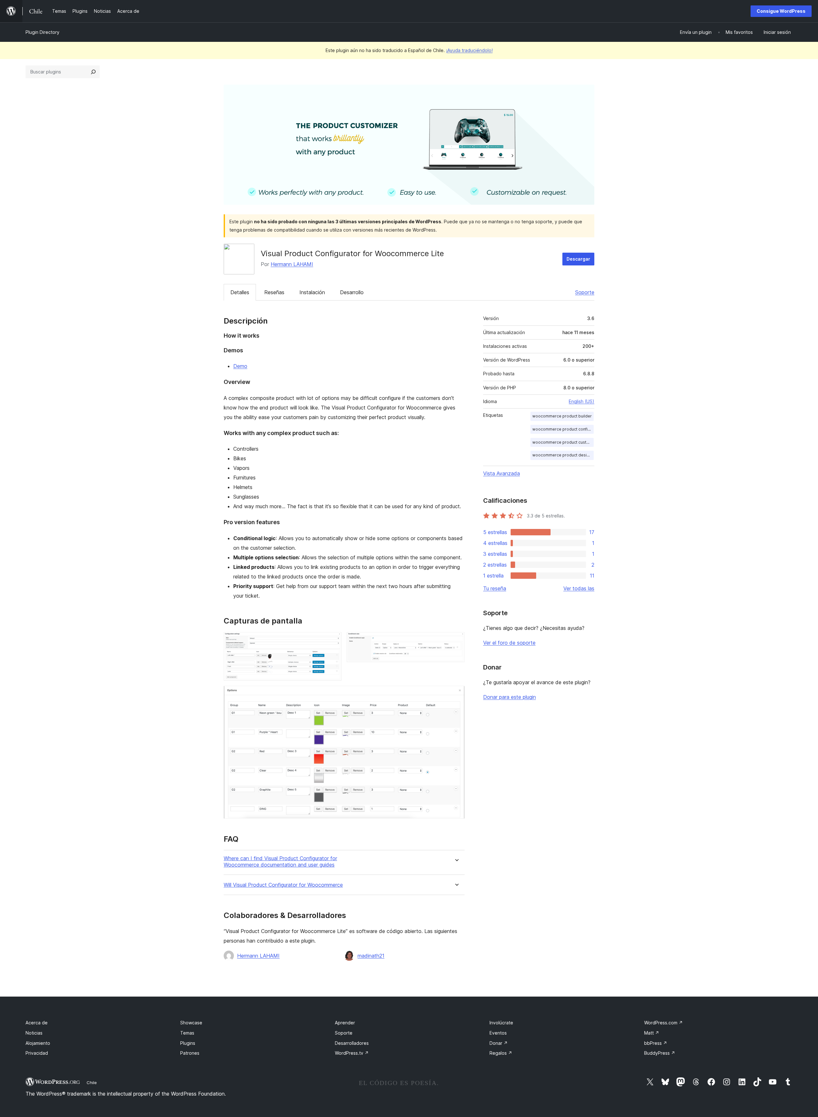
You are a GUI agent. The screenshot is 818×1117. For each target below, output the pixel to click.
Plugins (187, 1043)
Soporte (584, 292)
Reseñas (274, 292)
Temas (187, 1033)
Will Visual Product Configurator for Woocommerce (283, 885)
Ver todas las (578, 588)
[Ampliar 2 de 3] (456, 641)
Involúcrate (501, 1022)
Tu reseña (494, 588)
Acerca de (37, 1022)
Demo (240, 366)
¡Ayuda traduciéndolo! (469, 50)
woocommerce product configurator (563, 429)
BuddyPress (659, 1053)
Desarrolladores (352, 1043)
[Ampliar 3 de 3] (456, 694)
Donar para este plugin (509, 697)
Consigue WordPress (781, 11)
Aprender (345, 1022)
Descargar (578, 259)
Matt (651, 1033)
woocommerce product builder (562, 416)
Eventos (498, 1033)
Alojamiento (38, 1043)
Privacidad (37, 1053)
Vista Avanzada (501, 473)
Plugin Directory (42, 32)
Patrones (189, 1053)
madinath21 (371, 956)
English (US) (581, 401)
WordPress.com (663, 1022)
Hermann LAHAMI (292, 264)
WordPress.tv (352, 1053)
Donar (499, 1043)
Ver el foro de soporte (509, 642)
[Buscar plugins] (93, 71)
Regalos (501, 1053)
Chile (92, 1082)
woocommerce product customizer (563, 442)
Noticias (34, 1033)
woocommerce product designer (563, 455)
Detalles (239, 292)
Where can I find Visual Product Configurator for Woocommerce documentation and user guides (280, 861)
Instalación (312, 292)
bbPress (655, 1043)
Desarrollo (352, 292)
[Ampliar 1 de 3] (333, 641)
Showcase (191, 1022)
